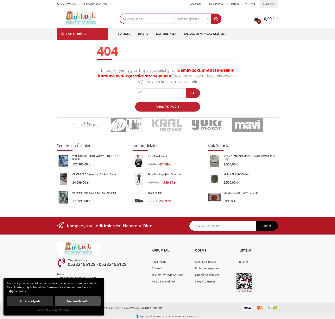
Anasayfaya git (167, 107)
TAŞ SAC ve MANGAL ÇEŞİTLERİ (205, 34)
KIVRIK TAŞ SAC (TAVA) (236, 174)
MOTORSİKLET (166, 34)
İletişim (235, 4)
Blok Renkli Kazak (158, 156)
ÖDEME (200, 250)
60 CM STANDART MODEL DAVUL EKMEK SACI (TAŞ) (249, 157)
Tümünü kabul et (78, 301)
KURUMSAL (160, 250)
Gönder (266, 226)
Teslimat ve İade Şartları (167, 275)
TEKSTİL (143, 34)
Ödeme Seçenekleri (207, 275)
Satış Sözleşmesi (205, 281)
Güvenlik (157, 268)
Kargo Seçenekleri (163, 281)
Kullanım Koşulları (207, 268)
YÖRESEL (124, 34)
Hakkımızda (216, 4)
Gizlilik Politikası (205, 262)
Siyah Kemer (155, 192)
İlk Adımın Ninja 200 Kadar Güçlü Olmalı (94, 192)
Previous (62, 125)
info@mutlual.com (97, 4)
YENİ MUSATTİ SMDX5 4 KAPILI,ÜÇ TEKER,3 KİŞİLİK (96, 157)
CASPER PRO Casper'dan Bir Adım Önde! (94, 174)
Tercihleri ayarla (30, 301)
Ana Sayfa (195, 4)
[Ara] (216, 19)
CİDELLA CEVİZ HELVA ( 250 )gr (241, 192)
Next (273, 125)
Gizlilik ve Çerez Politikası (55, 310)
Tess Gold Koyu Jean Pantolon (164, 174)
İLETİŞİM (244, 250)
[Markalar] (87, 125)
